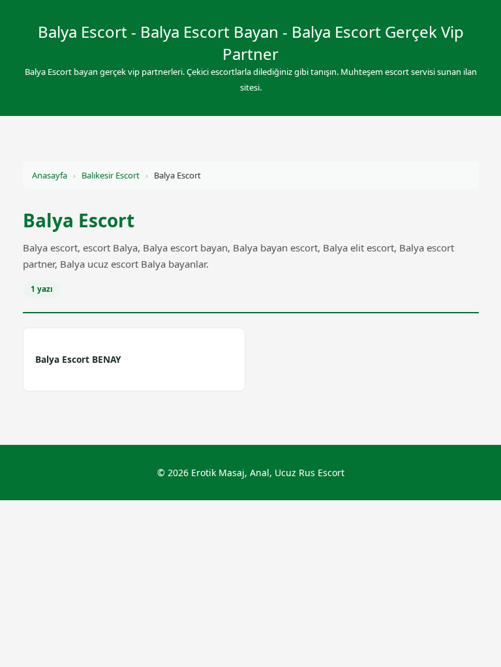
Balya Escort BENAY (78, 359)
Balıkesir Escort (111, 175)
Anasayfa (49, 175)
